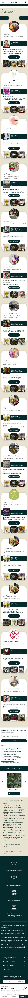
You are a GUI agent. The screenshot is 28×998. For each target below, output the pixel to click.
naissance (19, 834)
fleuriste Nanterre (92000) (8, 749)
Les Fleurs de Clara (9, 596)
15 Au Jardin (7, 128)
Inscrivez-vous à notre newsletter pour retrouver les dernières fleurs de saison (12, 977)
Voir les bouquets (14, 793)
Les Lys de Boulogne (10, 313)
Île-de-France (19, 805)
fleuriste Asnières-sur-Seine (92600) (11, 751)
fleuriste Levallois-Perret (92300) (10, 759)
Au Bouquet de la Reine (11, 689)
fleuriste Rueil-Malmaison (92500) (10, 756)
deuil (9, 834)
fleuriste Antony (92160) (7, 761)
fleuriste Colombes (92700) (8, 753)
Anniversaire (11, 832)
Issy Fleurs (6, 174)
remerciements (19, 832)
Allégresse (6, 408)
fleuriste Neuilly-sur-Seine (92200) (10, 762)
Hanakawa (6, 34)
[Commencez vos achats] (26, 2)
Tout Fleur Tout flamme (11, 642)
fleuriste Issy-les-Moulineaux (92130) (11, 757)
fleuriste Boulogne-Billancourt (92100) (11, 748)
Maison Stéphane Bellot (11, 456)
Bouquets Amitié (14, 790)
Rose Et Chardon (9, 83)
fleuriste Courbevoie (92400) (8, 754)
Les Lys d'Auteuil (9, 267)
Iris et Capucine (8, 502)
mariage (5, 834)
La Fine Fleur (7, 549)
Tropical (5, 361)
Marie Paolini (7, 221)
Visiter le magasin (14, 57)
